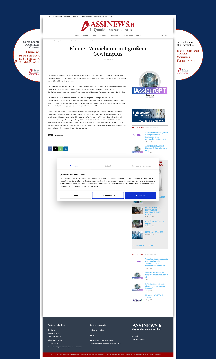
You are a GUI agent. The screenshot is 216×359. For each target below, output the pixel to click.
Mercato (114, 36)
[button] (164, 36)
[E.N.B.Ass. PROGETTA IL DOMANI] (137, 298)
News (77, 36)
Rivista (85, 36)
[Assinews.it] (108, 26)
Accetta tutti (140, 195)
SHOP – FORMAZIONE (131, 36)
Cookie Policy (53, 343)
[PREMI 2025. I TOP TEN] (137, 235)
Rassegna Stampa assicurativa (63, 41)
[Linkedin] (53, 16)
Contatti (75, 17)
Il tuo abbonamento (139, 339)
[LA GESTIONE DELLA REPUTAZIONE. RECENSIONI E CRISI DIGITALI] (137, 210)
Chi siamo (51, 330)
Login (110, 17)
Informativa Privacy (55, 340)
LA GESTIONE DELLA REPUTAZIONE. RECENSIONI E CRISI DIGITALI (153, 211)
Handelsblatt (59, 135)
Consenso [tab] (74, 166)
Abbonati (135, 336)
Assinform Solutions (100, 17)
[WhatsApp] (60, 148)
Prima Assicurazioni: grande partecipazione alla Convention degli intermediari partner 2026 (156, 135)
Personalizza (107, 195)
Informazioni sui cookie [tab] (141, 166)
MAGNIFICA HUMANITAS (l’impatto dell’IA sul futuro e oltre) (156, 148)
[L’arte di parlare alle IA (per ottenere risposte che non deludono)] (137, 287)
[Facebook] (49, 16)
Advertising (67, 17)
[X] (55, 148)
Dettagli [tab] (108, 166)
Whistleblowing (53, 333)
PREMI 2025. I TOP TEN (154, 232)
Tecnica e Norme (99, 36)
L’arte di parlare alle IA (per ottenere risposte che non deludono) (155, 286)
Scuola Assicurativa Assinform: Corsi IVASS (105, 344)
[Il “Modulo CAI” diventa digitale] (137, 224)
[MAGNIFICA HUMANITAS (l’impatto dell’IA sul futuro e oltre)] (137, 149)
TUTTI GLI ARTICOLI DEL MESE (143, 245)
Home (50, 41)
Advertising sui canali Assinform (101, 340)
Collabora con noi (86, 17)
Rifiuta (75, 195)
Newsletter (58, 17)
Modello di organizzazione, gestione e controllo (65, 347)
